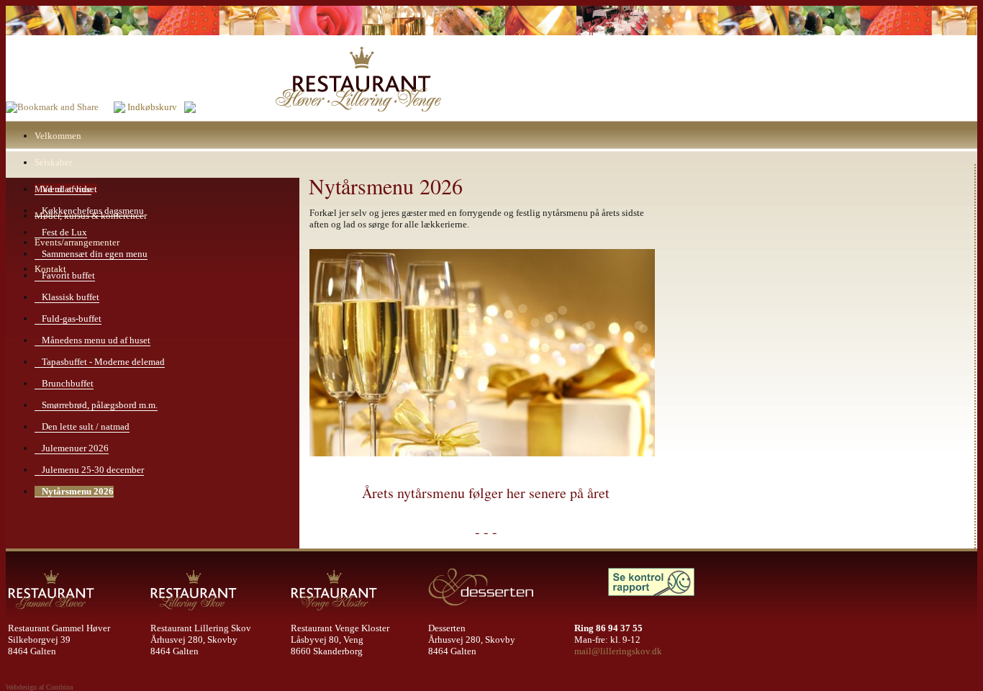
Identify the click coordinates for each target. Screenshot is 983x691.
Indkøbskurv (152, 106)
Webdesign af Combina (39, 687)
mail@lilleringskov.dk (618, 651)
